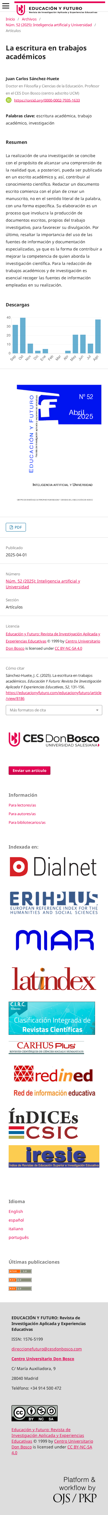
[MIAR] (54, 954)
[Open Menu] (6, 6)
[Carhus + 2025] (46, 1052)
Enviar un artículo (29, 770)
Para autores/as (22, 813)
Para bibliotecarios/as (27, 822)
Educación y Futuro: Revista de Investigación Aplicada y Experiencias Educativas (48, 1435)
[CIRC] (52, 1033)
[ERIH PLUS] (54, 915)
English (16, 1211)
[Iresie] (54, 1166)
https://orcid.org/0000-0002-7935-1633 (47, 100)
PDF (18, 527)
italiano (16, 1228)
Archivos (29, 19)
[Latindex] (54, 993)
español (16, 1220)
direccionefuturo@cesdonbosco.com (47, 1349)
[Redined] (54, 1100)
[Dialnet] (54, 880)
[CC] (35, 1419)
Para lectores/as (22, 805)
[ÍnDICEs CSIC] (43, 1137)
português (19, 1237)
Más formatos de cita (28, 710)
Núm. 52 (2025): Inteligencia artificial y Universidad (49, 24)
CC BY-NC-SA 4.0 (68, 648)
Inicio (10, 19)
